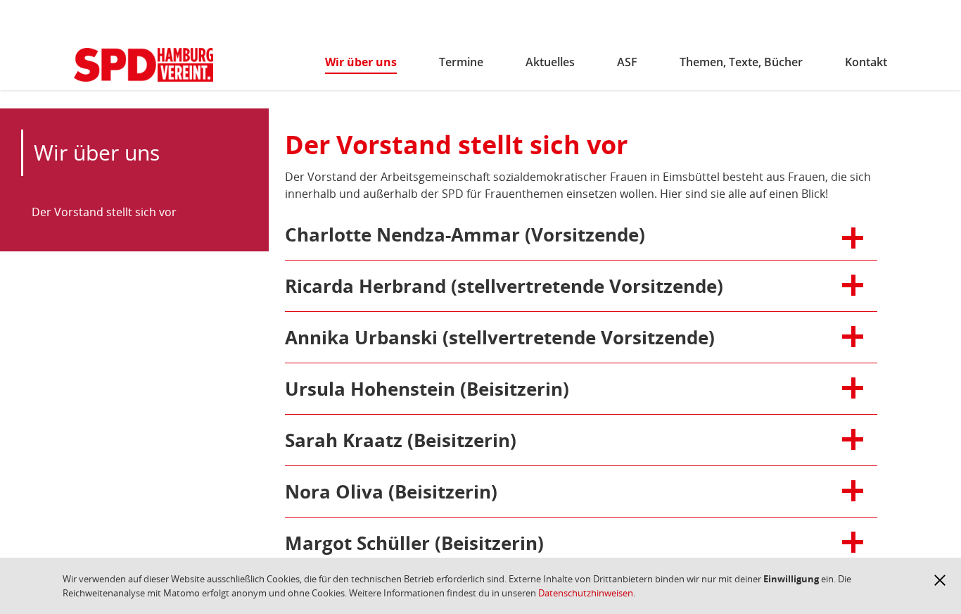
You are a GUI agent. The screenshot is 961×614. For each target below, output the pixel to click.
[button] (940, 580)
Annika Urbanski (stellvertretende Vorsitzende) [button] (500, 337)
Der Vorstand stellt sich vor (104, 212)
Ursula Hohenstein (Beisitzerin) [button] (427, 388)
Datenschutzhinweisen (585, 593)
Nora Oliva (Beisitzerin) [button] (391, 491)
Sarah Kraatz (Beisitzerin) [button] (400, 440)
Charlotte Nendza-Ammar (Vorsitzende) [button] (465, 234)
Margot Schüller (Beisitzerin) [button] (414, 543)
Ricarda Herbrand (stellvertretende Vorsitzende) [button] (504, 286)
